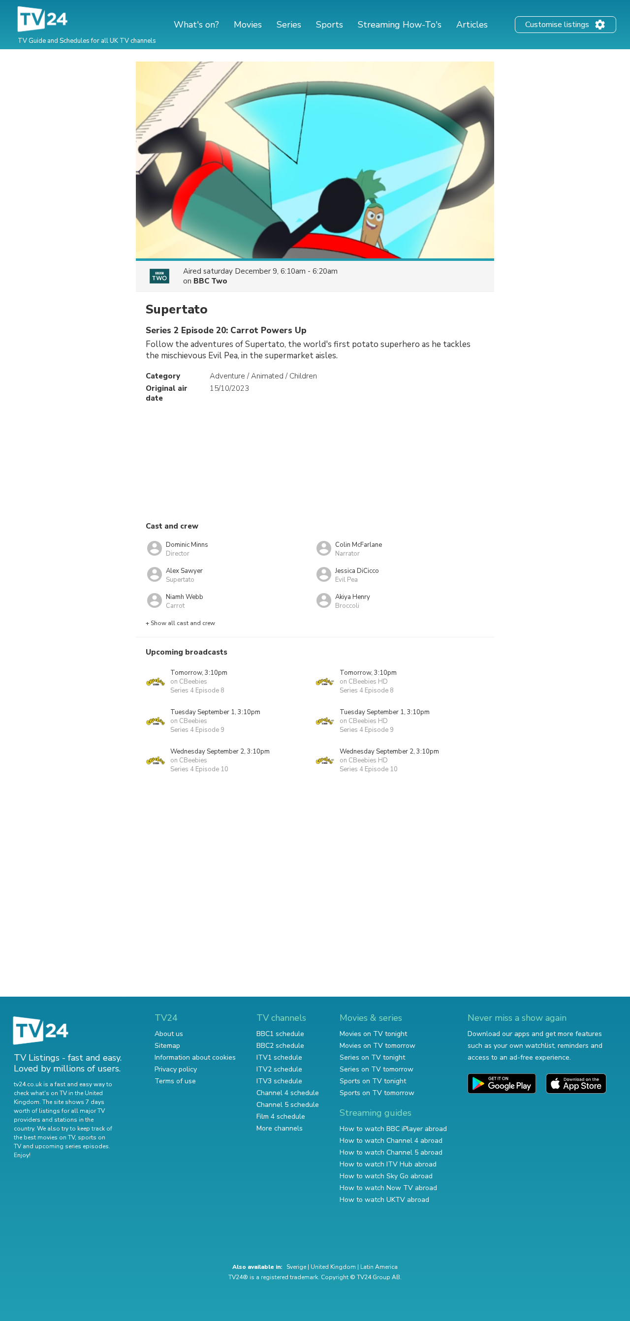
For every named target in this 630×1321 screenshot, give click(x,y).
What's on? (196, 25)
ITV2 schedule (279, 1069)
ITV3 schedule (279, 1081)
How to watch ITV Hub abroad (388, 1164)
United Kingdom (333, 1267)
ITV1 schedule (279, 1057)
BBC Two (210, 281)
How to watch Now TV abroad (388, 1188)
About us (169, 1033)
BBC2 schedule (280, 1045)
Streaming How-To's (399, 25)
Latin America (379, 1267)
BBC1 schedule (280, 1033)
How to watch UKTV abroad (384, 1199)
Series (289, 25)
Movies (248, 25)
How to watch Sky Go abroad (386, 1176)
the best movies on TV (44, 1137)
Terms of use (175, 1081)
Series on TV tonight (372, 1057)
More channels (279, 1128)
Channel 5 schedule (287, 1104)
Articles (472, 25)
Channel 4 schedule (287, 1093)
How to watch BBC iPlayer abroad (393, 1128)
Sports (329, 25)
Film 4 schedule (280, 1116)
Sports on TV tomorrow (377, 1093)
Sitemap (167, 1045)
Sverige (296, 1267)
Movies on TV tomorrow (377, 1045)
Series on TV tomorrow (376, 1069)
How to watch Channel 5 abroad (391, 1152)
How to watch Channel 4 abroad (391, 1140)
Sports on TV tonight (373, 1081)
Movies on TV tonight (373, 1033)
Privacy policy (176, 1069)
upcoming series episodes (72, 1146)
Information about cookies (195, 1057)
